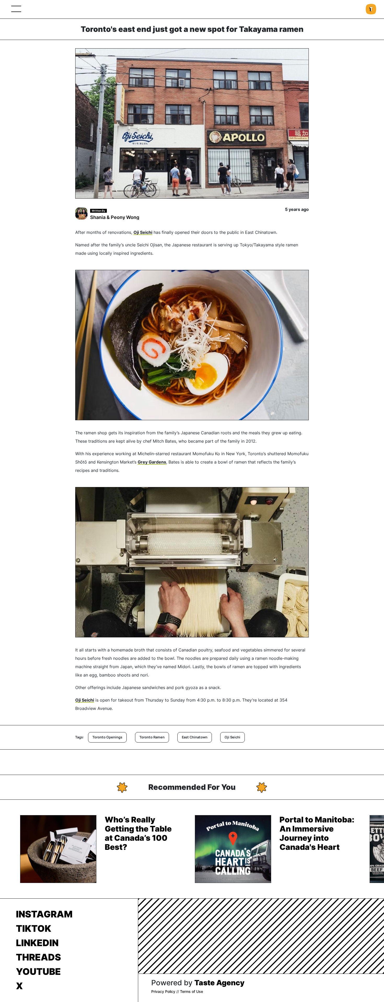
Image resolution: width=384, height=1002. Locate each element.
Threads (38, 957)
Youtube (38, 971)
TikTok (33, 928)
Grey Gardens (152, 462)
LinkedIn (37, 943)
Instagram (44, 914)
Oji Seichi (142, 232)
